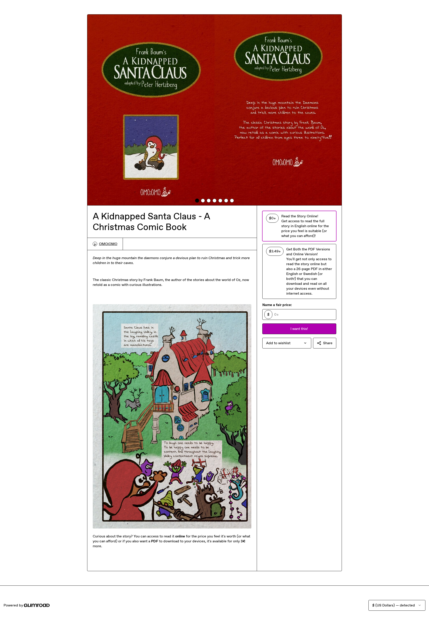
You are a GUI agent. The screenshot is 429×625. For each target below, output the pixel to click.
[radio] (299, 226)
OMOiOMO (108, 244)
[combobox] (286, 343)
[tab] (197, 201)
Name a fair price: (277, 305)
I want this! (299, 329)
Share (327, 343)
